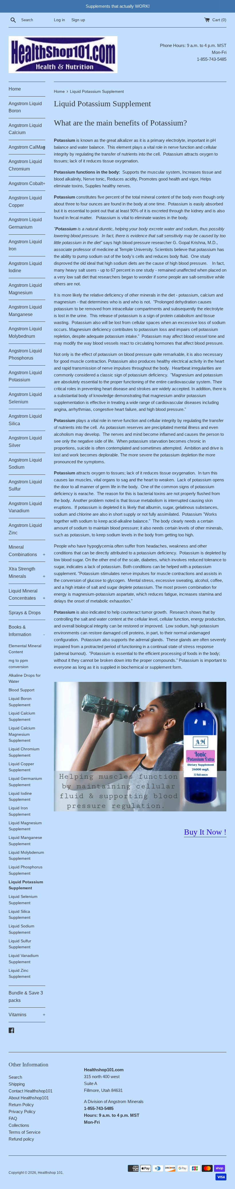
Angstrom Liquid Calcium (25, 129)
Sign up (78, 20)
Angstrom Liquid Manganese (25, 311)
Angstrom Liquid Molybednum (25, 332)
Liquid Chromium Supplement (24, 752)
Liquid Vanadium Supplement (24, 958)
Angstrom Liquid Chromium (25, 165)
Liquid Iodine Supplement (20, 796)
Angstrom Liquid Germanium (25, 223)
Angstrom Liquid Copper (25, 201)
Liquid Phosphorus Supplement (25, 870)
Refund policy (21, 1139)
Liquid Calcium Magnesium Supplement (22, 734)
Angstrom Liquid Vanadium (25, 507)
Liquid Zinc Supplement (19, 973)
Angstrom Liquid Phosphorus (25, 354)
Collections (19, 1125)
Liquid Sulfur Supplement (20, 944)
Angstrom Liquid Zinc (25, 529)
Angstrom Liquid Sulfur (25, 485)
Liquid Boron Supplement (20, 701)
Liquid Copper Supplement (21, 767)
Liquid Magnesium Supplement (25, 826)
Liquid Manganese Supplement (25, 840)
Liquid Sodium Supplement (21, 929)
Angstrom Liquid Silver (25, 441)
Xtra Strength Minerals (27, 572)
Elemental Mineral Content (25, 649)
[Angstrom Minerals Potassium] (140, 809)
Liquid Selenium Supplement (23, 899)
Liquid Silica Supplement (19, 914)
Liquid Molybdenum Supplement (26, 855)
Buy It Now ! (205, 831)
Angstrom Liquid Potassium (25, 376)
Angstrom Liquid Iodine (25, 267)
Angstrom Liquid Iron (25, 245)
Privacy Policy (22, 1111)
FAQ (13, 1118)
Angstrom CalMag (27, 147)
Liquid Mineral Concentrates (27, 594)
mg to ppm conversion (18, 663)
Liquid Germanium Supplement (25, 781)
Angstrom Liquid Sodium (25, 464)
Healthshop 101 (50, 1173)
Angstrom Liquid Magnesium (25, 289)
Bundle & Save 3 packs (26, 996)
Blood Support (21, 690)
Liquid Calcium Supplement (22, 716)
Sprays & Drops (25, 612)
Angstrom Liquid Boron (25, 107)
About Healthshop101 (29, 1097)
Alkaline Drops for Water (25, 678)
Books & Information (27, 631)
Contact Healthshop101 (30, 1090)
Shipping (17, 1084)
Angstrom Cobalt (27, 183)
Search (15, 1077)
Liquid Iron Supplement (19, 811)
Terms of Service (24, 1132)
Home (15, 89)
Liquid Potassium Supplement (26, 885)
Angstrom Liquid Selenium (25, 398)
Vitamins (27, 1014)
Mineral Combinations (27, 551)
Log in (59, 20)
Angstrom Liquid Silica (25, 420)
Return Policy (21, 1104)
